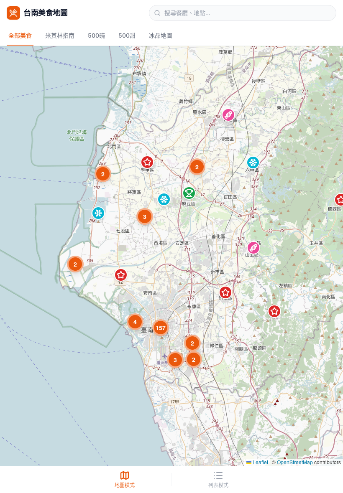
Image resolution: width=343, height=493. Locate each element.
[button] (228, 115)
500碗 (96, 35)
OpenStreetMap (295, 461)
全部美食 (20, 35)
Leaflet (259, 461)
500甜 (127, 35)
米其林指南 (59, 35)
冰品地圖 (160, 35)
